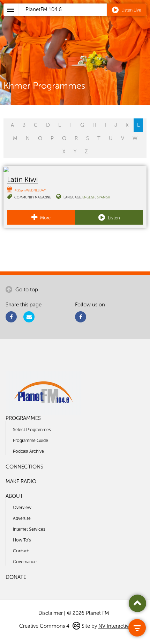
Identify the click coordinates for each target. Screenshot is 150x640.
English (89, 197)
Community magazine (32, 197)
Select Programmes (32, 429)
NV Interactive (114, 626)
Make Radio (21, 481)
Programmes (23, 418)
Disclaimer (50, 613)
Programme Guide (30, 440)
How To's (22, 540)
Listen (113, 217)
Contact (21, 550)
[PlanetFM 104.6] (84, 17)
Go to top (26, 289)
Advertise (22, 518)
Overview (22, 507)
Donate (16, 577)
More (45, 217)
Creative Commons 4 (45, 626)
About (14, 496)
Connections (24, 467)
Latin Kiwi (22, 179)
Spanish (103, 197)
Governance (25, 561)
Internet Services (29, 529)
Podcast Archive (28, 451)
